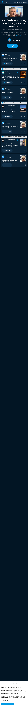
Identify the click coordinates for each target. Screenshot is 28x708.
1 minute (7, 97)
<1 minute (8, 131)
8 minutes (8, 116)
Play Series (13, 46)
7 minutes (8, 82)
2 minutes (8, 63)
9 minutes (8, 150)
